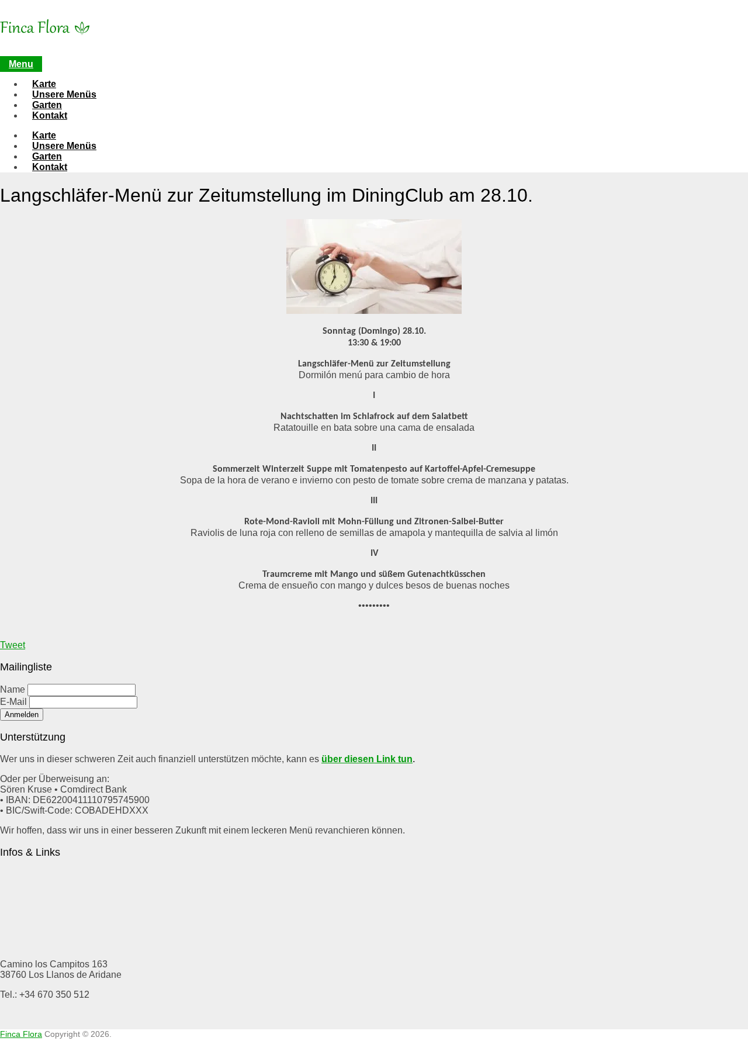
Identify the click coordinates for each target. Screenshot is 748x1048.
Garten (47, 105)
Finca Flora (21, 1034)
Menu (21, 64)
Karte (44, 84)
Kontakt (49, 115)
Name (12, 689)
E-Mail (13, 702)
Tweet (12, 645)
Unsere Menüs (64, 94)
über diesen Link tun (367, 759)
